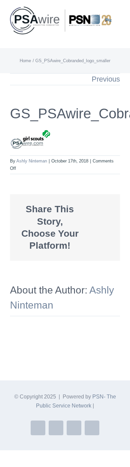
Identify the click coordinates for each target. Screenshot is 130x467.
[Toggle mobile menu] (117, 37)
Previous (106, 79)
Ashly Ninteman (31, 160)
